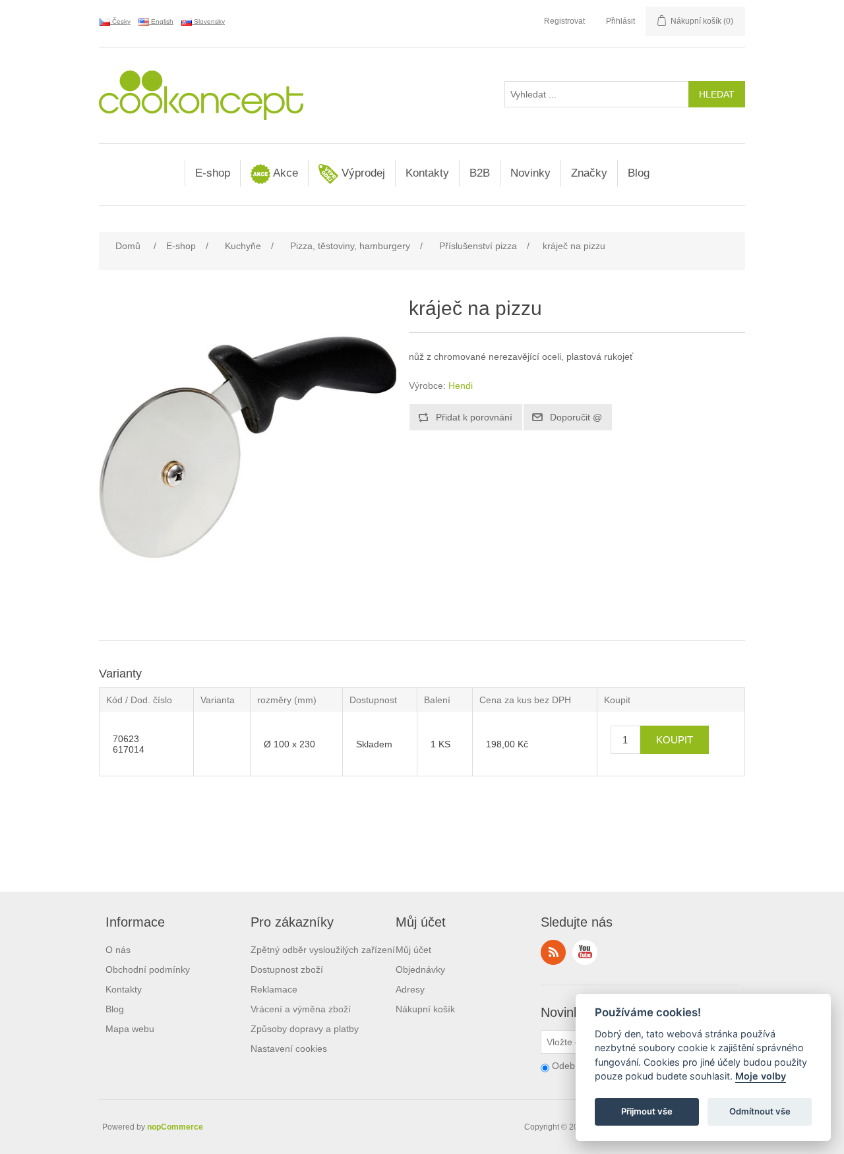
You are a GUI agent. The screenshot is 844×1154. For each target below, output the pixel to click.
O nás (118, 949)
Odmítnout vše (760, 1112)
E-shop (212, 173)
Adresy (410, 989)
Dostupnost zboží (287, 969)
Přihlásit (620, 21)
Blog (638, 173)
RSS (553, 952)
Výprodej (361, 173)
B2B (479, 173)
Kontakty (427, 173)
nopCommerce (175, 1127)
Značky (589, 173)
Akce (284, 173)
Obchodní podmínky (148, 969)
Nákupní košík (425, 1009)
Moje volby (760, 1076)
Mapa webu (130, 1029)
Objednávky (420, 969)
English (161, 21)
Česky (120, 21)
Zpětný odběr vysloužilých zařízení (323, 949)
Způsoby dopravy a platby (305, 1029)
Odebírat (570, 1065)
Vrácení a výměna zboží (301, 1009)
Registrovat (564, 21)
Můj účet (413, 949)
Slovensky (208, 21)
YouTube (584, 952)
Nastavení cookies (289, 1048)
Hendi (460, 385)
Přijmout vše (647, 1112)
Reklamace (274, 989)
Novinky (530, 173)
